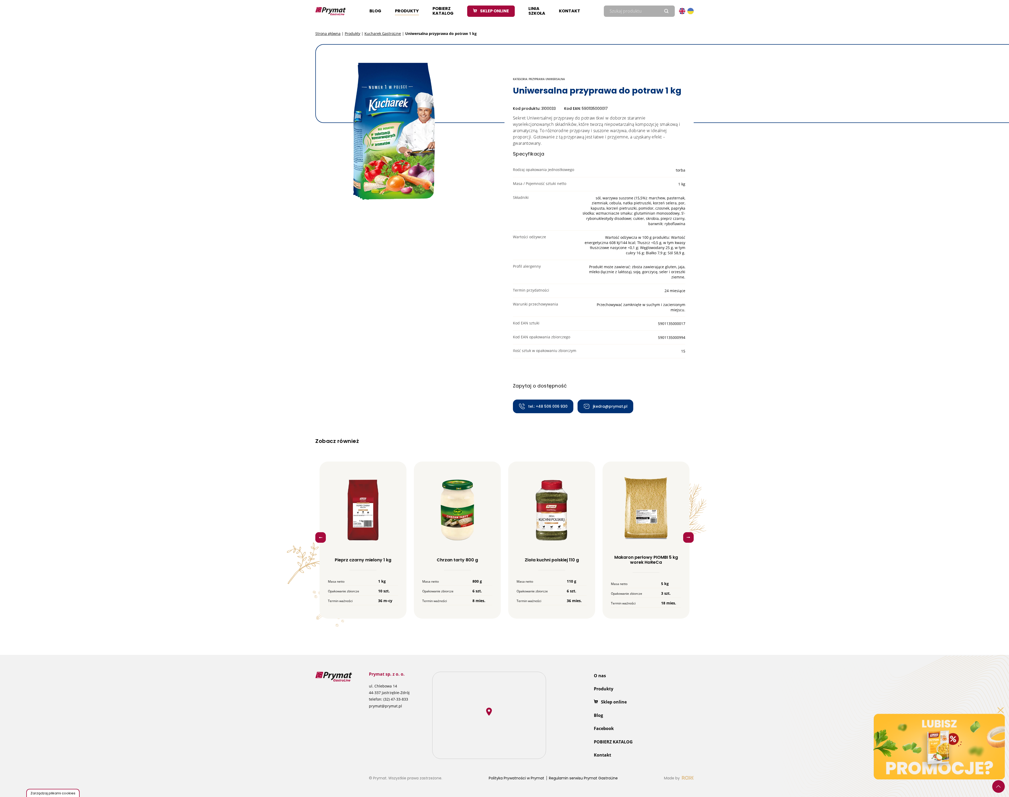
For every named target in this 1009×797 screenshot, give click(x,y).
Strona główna (328, 33)
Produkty (407, 11)
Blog (375, 11)
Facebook (604, 728)
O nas (600, 676)
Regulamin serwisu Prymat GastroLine (583, 778)
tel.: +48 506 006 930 (548, 406)
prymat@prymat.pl (385, 705)
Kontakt (569, 11)
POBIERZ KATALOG (443, 11)
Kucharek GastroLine (382, 33)
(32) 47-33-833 (395, 699)
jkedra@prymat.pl (610, 406)
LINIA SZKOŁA (536, 11)
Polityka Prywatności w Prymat (516, 778)
